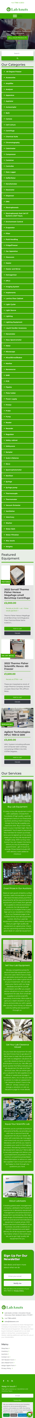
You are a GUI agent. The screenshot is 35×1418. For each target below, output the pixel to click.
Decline (13, 1415)
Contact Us (5, 1357)
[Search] (17, 58)
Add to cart (17, 629)
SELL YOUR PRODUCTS (17, 38)
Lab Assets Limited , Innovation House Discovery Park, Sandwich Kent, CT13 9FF (19, 1314)
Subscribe (17, 1400)
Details (17, 633)
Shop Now (4, 1348)
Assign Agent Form (8, 1365)
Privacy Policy (6, 1368)
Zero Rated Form (7, 1363)
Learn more (22, 1415)
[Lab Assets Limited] (12, 1307)
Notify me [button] (17, 1283)
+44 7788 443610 (17, 3)
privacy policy (19, 1412)
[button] (16, 43)
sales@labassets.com (12, 1321)
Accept (6, 1415)
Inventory (4, 1351)
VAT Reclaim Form (7, 1360)
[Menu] (15, 16)
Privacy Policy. (19, 1291)
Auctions (4, 1354)
